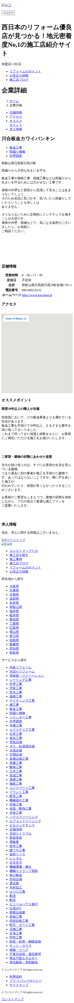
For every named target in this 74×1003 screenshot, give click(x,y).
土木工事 (15, 771)
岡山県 (14, 632)
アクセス (15, 116)
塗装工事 (15, 688)
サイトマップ (18, 985)
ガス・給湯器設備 (22, 746)
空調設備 (15, 754)
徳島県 (14, 640)
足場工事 (15, 933)
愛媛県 (14, 644)
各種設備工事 (18, 758)
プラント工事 (18, 792)
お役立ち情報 (18, 75)
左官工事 (15, 733)
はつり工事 (17, 891)
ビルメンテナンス (22, 825)
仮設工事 (15, 738)
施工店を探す (18, 555)
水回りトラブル (20, 833)
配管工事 (15, 796)
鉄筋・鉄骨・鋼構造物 (25, 941)
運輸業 (14, 842)
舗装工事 (15, 783)
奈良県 (14, 602)
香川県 (14, 636)
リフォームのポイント (25, 71)
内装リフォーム (20, 667)
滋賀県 (14, 598)
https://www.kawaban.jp (37, 295)
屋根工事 (15, 696)
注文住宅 (15, 862)
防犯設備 (15, 879)
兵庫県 (14, 590)
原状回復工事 (18, 920)
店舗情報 (15, 112)
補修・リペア (18, 950)
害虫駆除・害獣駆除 (23, 962)
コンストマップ (13, 999)
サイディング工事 (22, 700)
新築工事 (15, 916)
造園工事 (15, 763)
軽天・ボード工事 (22, 925)
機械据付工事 (18, 800)
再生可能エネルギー (23, 958)
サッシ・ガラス (20, 945)
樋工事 (14, 704)
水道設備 (15, 750)
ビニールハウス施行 (23, 904)
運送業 (14, 883)
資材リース (17, 854)
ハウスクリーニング (23, 817)
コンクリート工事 (22, 787)
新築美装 (15, 837)
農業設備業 (17, 912)
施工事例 (15, 559)
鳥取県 (14, 652)
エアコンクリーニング (25, 821)
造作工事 (15, 846)
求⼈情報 (15, 129)
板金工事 (15, 147)
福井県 (14, 611)
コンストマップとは (23, 550)
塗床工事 (15, 812)
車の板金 (15, 875)
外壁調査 (15, 156)
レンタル (15, 858)
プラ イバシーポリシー (25, 980)
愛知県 (14, 619)
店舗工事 (15, 929)
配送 (12, 900)
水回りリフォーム (22, 671)
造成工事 (15, 775)
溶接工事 (15, 804)
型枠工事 (15, 937)
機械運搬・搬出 (20, 866)
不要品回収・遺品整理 (25, 954)
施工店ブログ (18, 79)
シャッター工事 (20, 717)
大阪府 (14, 586)
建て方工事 (17, 850)
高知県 (14, 648)
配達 (12, 896)
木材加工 (15, 887)
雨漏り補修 (17, 151)
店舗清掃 (15, 829)
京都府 (14, 594)
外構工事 (15, 725)
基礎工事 (15, 779)
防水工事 (15, 692)
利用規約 (15, 976)
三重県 (14, 623)
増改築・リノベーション (26, 675)
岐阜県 (14, 615)
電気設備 (15, 742)
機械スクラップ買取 (23, 871)
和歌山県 (15, 607)
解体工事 (15, 767)
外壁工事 (15, 684)
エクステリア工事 (22, 729)
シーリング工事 (20, 679)
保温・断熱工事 (20, 808)
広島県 (14, 627)
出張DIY (15, 908)
